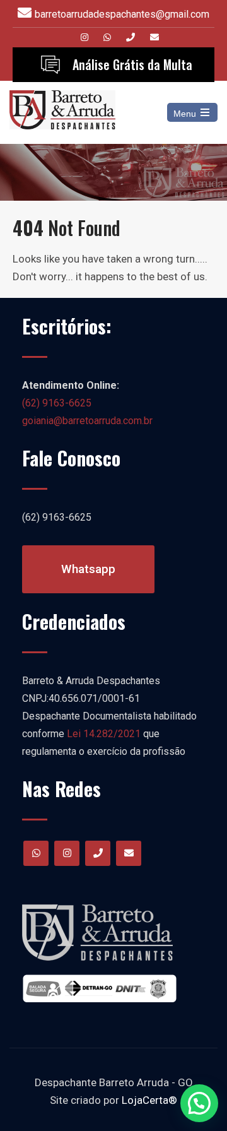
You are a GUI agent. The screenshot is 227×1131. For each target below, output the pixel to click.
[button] (199, 1103)
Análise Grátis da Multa (132, 64)
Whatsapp (88, 569)
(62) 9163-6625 (56, 403)
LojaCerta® (149, 1100)
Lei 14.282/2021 (104, 734)
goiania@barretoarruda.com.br (87, 421)
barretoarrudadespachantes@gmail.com (122, 14)
